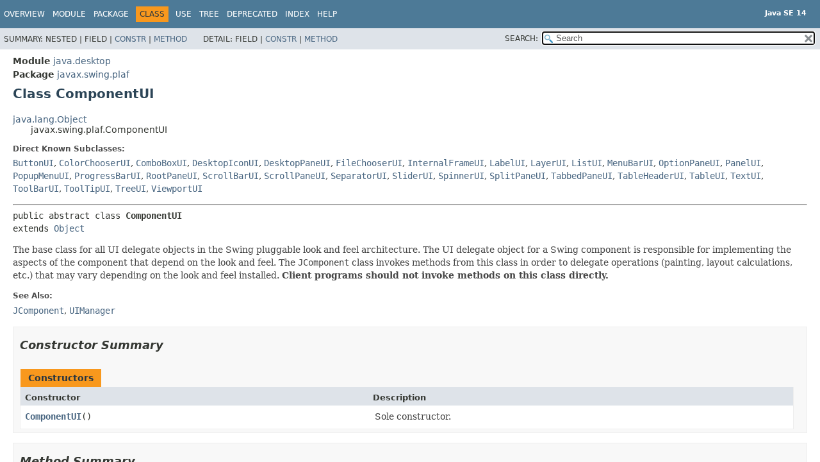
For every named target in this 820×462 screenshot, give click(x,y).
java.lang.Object (49, 119)
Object (69, 228)
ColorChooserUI (95, 163)
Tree (209, 14)
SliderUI (412, 176)
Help (327, 14)
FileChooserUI (369, 163)
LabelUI (507, 163)
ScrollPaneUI (294, 176)
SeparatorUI (359, 176)
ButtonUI (33, 163)
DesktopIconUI (225, 163)
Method (170, 39)
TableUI (707, 176)
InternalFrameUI (445, 163)
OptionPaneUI (689, 163)
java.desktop (82, 61)
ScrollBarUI (230, 176)
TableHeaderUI (651, 176)
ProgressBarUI (107, 176)
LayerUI (548, 163)
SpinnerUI (461, 176)
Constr (130, 39)
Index (297, 14)
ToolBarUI (36, 189)
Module (69, 14)
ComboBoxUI (161, 163)
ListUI (586, 163)
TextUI (745, 176)
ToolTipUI (87, 189)
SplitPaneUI (517, 176)
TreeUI (130, 189)
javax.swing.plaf (93, 74)
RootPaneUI (171, 176)
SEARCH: (521, 38)
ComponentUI (53, 416)
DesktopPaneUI (297, 163)
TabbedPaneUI (581, 176)
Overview (24, 14)
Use (184, 14)
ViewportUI (176, 189)
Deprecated (252, 14)
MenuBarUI (630, 163)
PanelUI (743, 163)
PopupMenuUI (41, 176)
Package (111, 14)
